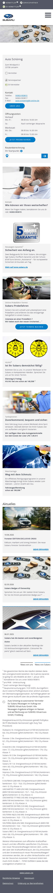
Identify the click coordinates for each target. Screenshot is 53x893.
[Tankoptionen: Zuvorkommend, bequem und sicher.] (26, 402)
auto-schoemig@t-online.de (27, 100)
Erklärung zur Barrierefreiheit (30, 883)
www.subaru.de (26, 873)
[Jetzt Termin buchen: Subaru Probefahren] (26, 288)
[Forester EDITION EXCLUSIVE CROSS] (26, 518)
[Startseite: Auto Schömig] (8, 17)
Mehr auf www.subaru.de (16, 267)
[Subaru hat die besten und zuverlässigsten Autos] (26, 618)
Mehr (40, 655)
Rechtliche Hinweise (11, 878)
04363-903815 (21, 95)
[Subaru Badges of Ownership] (26, 568)
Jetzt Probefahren (20, 139)
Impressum (29, 878)
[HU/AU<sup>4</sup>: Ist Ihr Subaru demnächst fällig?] (26, 347)
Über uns (15, 106)
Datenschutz (8, 883)
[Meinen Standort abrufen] (7, 156)
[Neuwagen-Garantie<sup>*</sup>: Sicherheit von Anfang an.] (26, 232)
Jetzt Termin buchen (31, 327)
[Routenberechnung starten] (44, 156)
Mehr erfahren (40, 549)
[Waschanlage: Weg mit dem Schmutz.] (26, 456)
